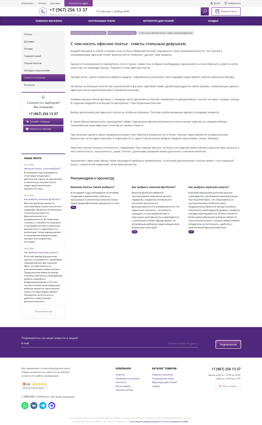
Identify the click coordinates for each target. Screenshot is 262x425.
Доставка (55, 3)
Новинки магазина (162, 374)
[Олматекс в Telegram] (42, 405)
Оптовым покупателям (37, 70)
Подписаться (228, 344)
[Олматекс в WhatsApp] (25, 405)
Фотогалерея (123, 386)
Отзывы (28, 48)
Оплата (42, 3)
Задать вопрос (229, 386)
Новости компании (34, 77)
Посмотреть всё (43, 311)
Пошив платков (32, 63)
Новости (120, 374)
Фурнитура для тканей (164, 382)
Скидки (156, 386)
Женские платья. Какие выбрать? (42, 168)
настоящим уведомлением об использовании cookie (159, 421)
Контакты (29, 84)
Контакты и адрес (78, 3)
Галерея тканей (32, 56)
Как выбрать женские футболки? (42, 199)
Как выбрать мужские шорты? (41, 252)
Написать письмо (40, 129)
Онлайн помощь (40, 121)
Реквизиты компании (128, 378)
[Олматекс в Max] (51, 405)
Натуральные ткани (163, 378)
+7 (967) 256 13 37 (68, 10)
